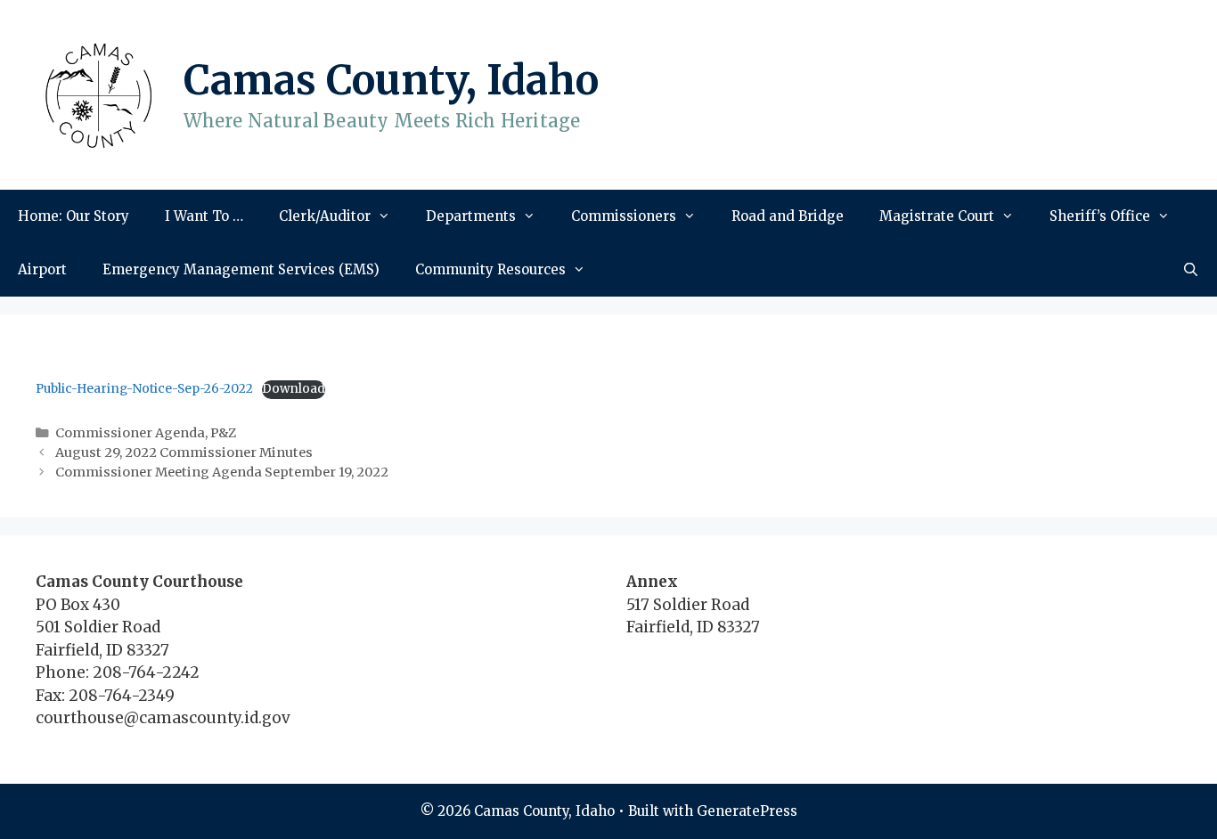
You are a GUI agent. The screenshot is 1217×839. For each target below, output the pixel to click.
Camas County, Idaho (391, 80)
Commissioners (623, 216)
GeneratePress (747, 810)
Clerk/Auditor (325, 216)
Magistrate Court (936, 216)
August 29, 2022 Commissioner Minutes (184, 452)
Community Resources (490, 269)
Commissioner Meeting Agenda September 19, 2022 (221, 472)
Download (293, 388)
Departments (471, 216)
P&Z (223, 433)
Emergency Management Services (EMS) (241, 269)
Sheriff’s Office (1100, 216)
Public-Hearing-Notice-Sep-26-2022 (144, 388)
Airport (42, 269)
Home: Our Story (73, 216)
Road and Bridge (787, 216)
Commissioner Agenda (130, 433)
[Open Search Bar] (1190, 270)
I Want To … (204, 216)
